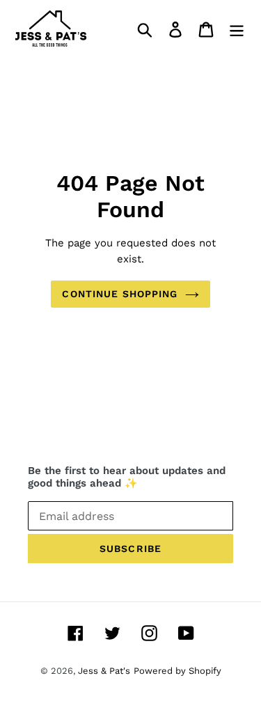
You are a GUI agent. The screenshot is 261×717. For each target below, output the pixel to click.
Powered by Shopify (177, 670)
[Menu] (236, 29)
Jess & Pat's (104, 670)
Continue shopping (119, 293)
